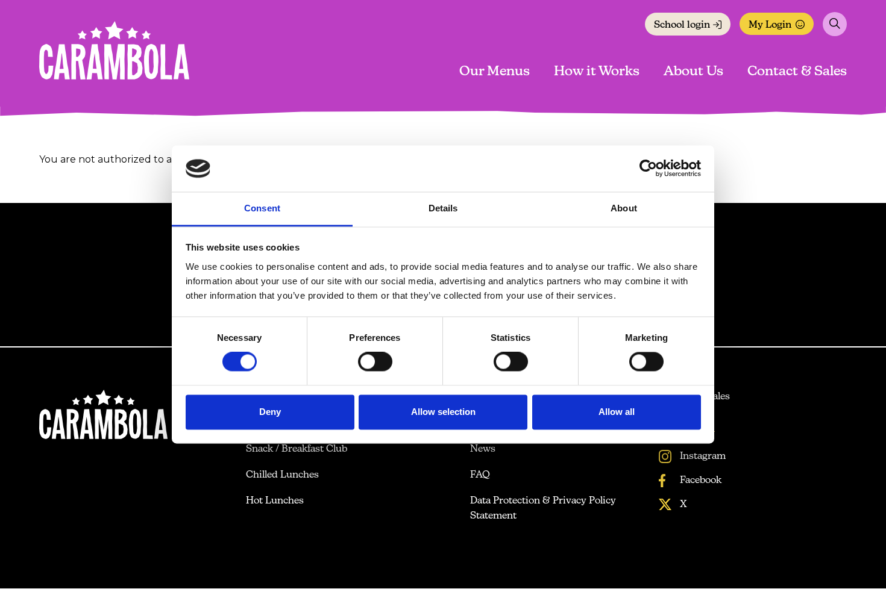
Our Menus (494, 72)
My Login (770, 25)
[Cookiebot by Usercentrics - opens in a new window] (648, 169)
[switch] (375, 362)
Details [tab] (443, 208)
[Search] (835, 24)
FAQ (480, 475)
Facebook (699, 480)
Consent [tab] (262, 208)
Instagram (701, 456)
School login (682, 25)
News (482, 449)
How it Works (596, 72)
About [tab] (624, 208)
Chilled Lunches (282, 475)
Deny (270, 412)
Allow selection (443, 412)
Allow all (617, 412)
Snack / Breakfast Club (296, 449)
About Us (693, 72)
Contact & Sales (797, 72)
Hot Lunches (275, 501)
